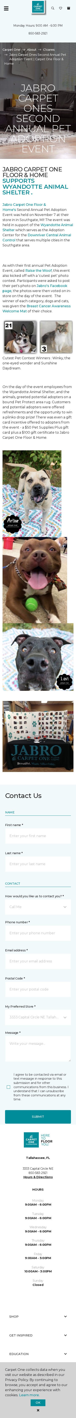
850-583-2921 (38, 33)
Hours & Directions (38, 1177)
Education (19, 1354)
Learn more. (29, 1395)
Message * (12, 1032)
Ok (38, 1402)
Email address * (16, 950)
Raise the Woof (38, 271)
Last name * (14, 853)
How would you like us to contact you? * (34, 896)
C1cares (49, 50)
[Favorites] (61, 8)
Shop (14, 1316)
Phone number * (17, 922)
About (31, 50)
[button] (53, 8)
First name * (14, 825)
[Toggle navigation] (6, 8)
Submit (38, 1117)
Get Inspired (21, 1335)
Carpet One (11, 50)
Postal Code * (15, 978)
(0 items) (68, 8)
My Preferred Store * (20, 1006)
